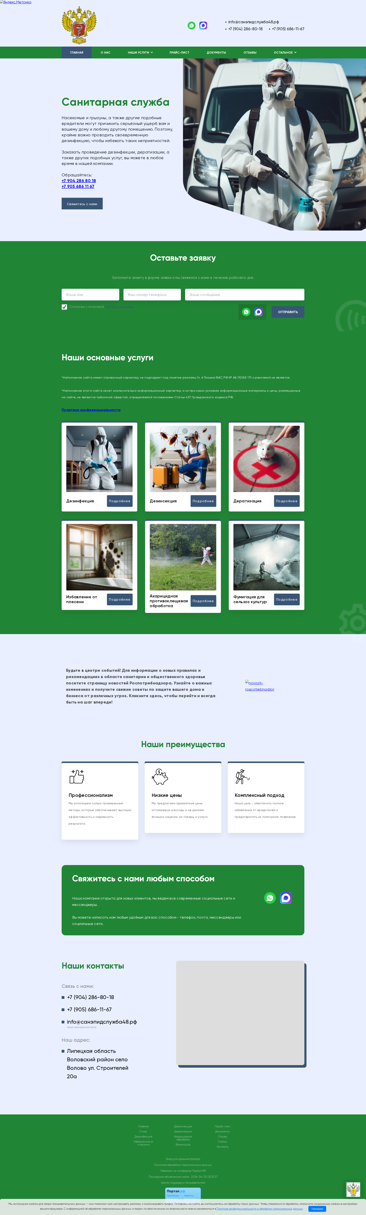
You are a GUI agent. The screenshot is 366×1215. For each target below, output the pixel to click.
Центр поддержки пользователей (183, 1182)
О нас (105, 52)
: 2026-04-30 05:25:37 (204, 1176)
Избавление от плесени (143, 1143)
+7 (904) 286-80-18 (245, 28)
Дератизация (183, 1131)
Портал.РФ (199, 1170)
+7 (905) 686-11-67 (288, 28)
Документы (216, 52)
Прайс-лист (179, 52)
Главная (76, 52)
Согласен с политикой (101, 307)
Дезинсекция (183, 1126)
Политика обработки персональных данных (183, 1165)
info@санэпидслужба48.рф (253, 21)
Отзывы (250, 52)
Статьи (222, 1141)
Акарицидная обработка (183, 1138)
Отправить (288, 312)
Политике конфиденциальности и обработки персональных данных (259, 1208)
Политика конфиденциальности (91, 410)
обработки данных (119, 307)
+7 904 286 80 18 (79, 180)
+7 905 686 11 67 (78, 186)
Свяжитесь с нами (82, 204)
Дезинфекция (143, 1136)
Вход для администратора (183, 1159)
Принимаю (317, 1209)
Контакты (223, 1146)
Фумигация (183, 1144)
